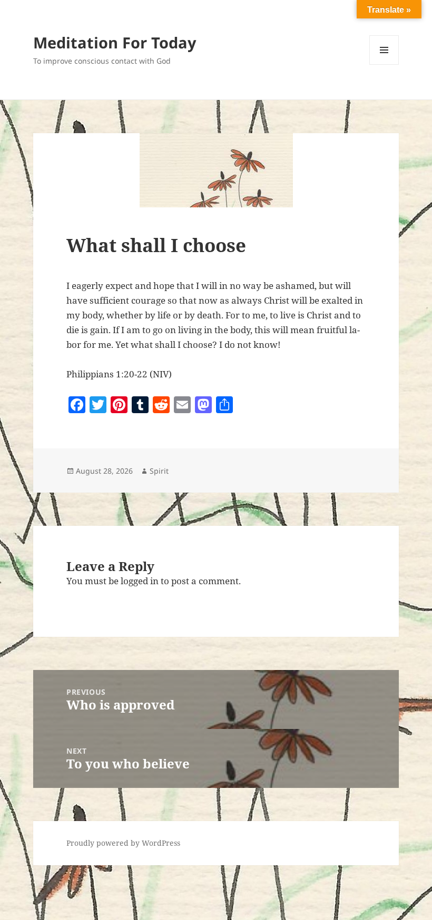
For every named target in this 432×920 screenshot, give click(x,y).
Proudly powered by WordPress (123, 843)
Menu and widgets (384, 64)
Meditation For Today (115, 42)
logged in (140, 581)
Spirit (159, 471)
